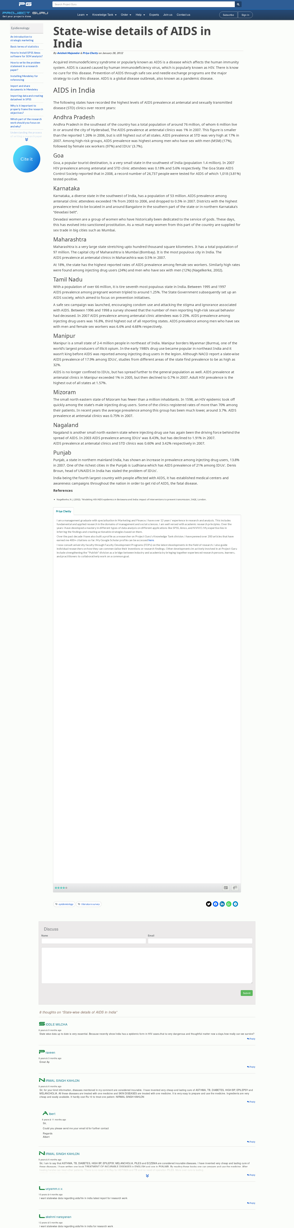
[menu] (26, 136)
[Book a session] (235, 888)
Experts (154, 15)
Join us (167, 15)
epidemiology (66, 904)
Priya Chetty (90, 52)
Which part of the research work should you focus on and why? (26, 122)
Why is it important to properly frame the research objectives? (26, 109)
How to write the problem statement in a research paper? (25, 66)
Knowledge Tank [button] (102, 15)
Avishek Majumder (68, 52)
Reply (252, 1038)
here (151, 540)
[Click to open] (26, 170)
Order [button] (124, 15)
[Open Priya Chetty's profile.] (225, 888)
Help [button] (139, 15)
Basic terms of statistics (24, 46)
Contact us (183, 15)
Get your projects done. (17, 16)
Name (44, 935)
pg (25, 4)
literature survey (90, 904)
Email (151, 935)
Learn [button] (81, 15)
